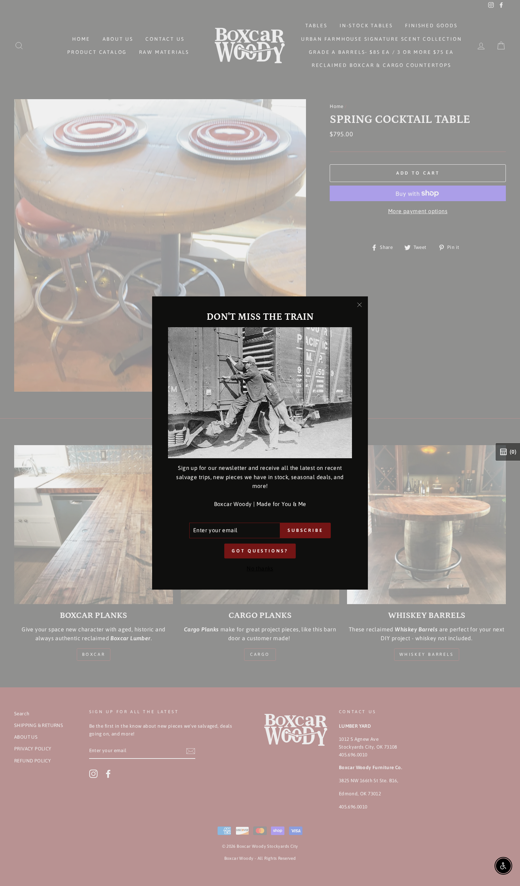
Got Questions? (260, 550)
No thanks (260, 568)
